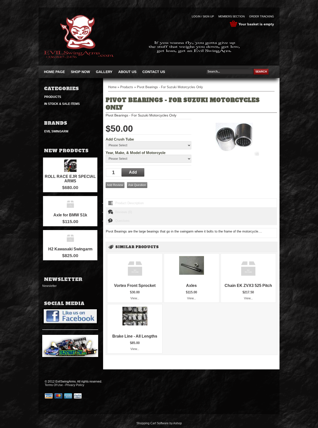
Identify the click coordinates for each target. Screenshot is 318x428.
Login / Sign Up (203, 16)
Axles (191, 285)
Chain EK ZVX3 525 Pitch (248, 285)
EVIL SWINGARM (56, 131)
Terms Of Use (54, 385)
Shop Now (80, 72)
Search (261, 71)
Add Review (115, 185)
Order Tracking (261, 16)
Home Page (54, 72)
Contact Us (153, 72)
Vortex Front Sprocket (135, 285)
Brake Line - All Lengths (134, 336)
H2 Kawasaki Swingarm (70, 249)
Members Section (231, 16)
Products (52, 97)
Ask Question (137, 185)
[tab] (191, 203)
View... (134, 298)
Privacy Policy (74, 385)
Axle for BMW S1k (70, 215)
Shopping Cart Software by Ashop (159, 423)
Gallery (104, 72)
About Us (127, 72)
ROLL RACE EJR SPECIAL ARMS (70, 178)
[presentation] (191, 203)
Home (112, 87)
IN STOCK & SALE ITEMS (62, 104)
